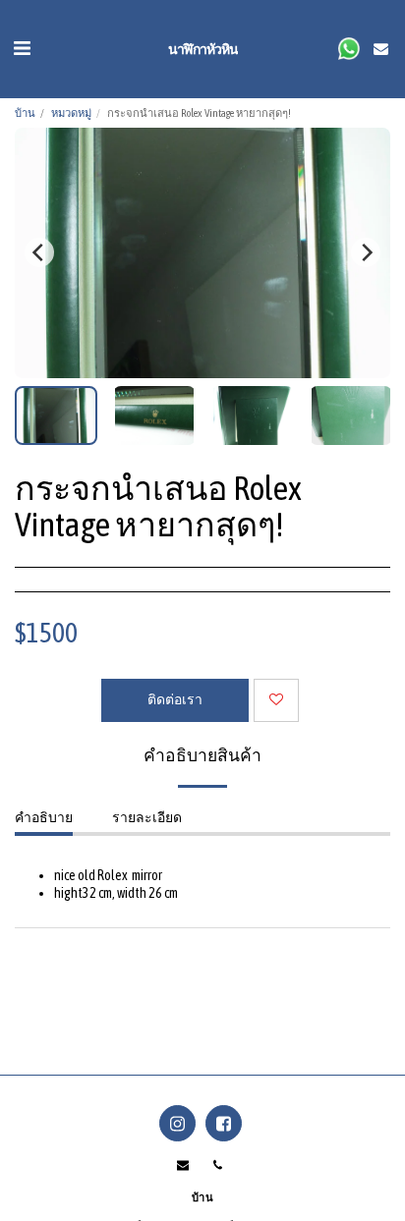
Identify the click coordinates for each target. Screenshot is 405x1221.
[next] (365, 252)
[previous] (39, 252)
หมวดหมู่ (71, 113)
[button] (21, 47)
